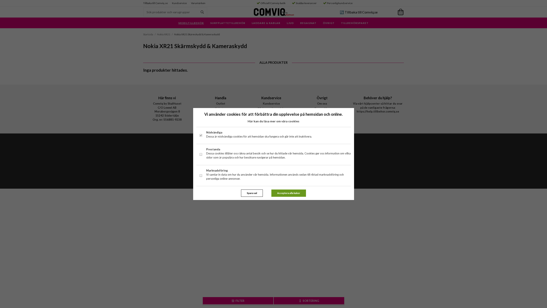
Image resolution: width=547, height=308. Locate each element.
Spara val (252, 192)
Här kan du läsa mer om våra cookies (273, 121)
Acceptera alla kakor (288, 192)
